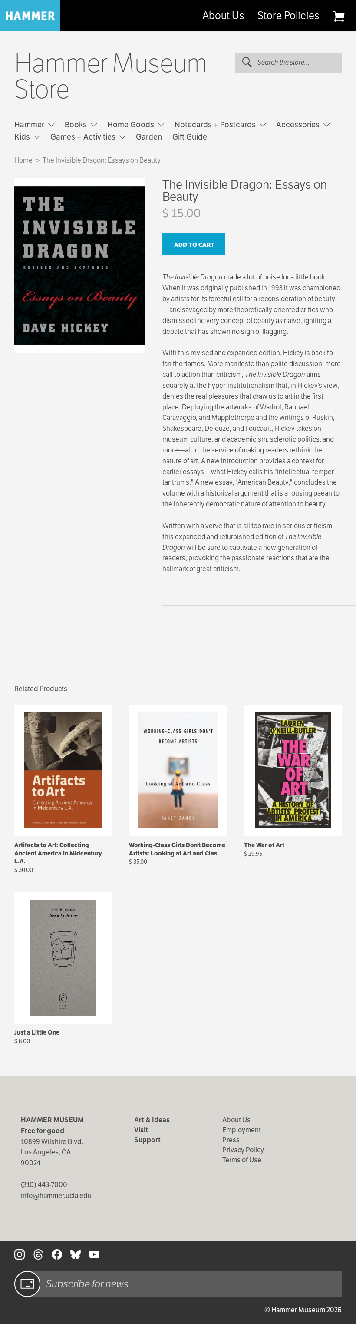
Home (23, 160)
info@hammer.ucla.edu (56, 1195)
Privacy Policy (243, 1149)
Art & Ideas (152, 1119)
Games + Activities (83, 137)
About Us (223, 15)
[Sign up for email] (27, 1284)
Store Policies (288, 15)
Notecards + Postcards (216, 125)
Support (147, 1139)
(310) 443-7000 (44, 1184)
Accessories (298, 125)
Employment (241, 1129)
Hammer (30, 125)
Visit (141, 1129)
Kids (23, 137)
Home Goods (131, 125)
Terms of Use (241, 1159)
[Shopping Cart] (338, 16)
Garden (149, 137)
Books (77, 125)
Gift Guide (189, 137)
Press (231, 1139)
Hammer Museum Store (111, 76)
